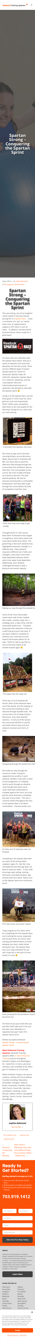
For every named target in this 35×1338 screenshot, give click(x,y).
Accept (17, 1330)
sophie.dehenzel (22, 281)
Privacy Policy (23, 1335)
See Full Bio (16, 1127)
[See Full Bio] (22, 1127)
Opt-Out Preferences (12, 1335)
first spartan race (10, 1135)
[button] (32, 1312)
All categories (9, 284)
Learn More (17, 1274)
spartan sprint (9, 1139)
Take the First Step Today (17, 1240)
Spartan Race (19, 284)
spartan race (24, 1135)
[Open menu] (31, 5)
